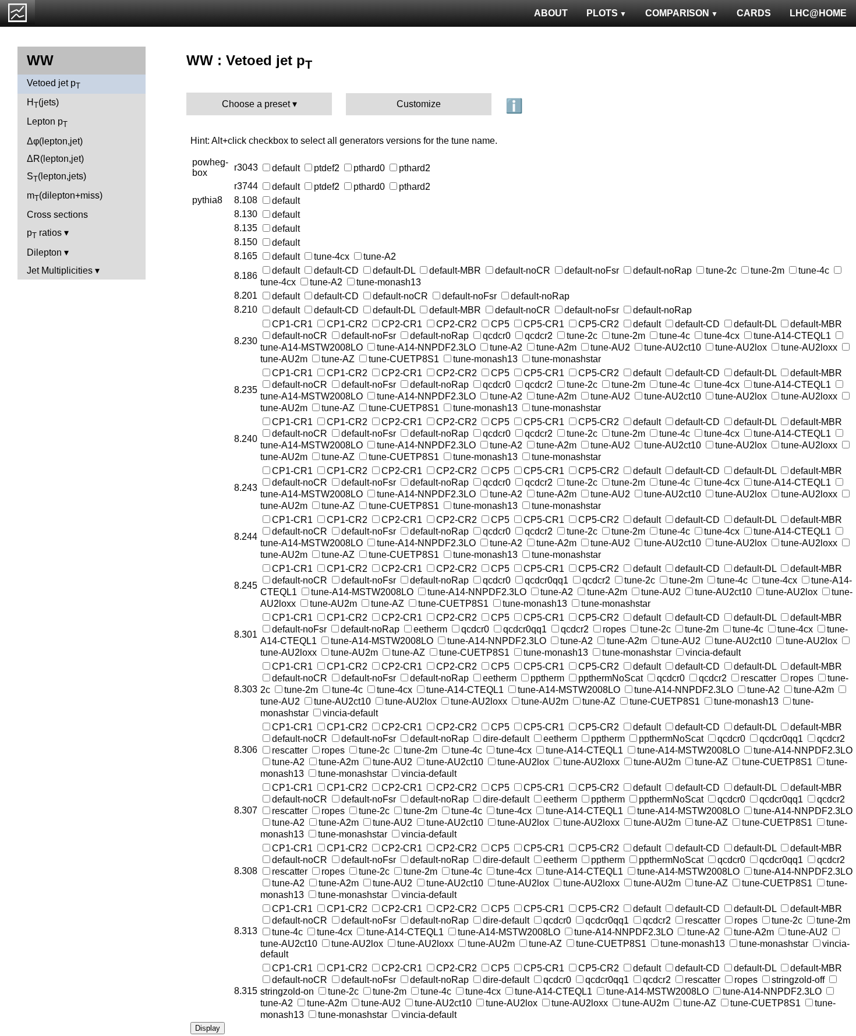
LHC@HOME (818, 13)
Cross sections (57, 215)
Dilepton (44, 252)
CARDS (754, 13)
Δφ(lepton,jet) (55, 141)
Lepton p (47, 122)
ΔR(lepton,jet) (55, 159)
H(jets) (43, 103)
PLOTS (602, 13)
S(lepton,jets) (56, 177)
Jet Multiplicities (60, 270)
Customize (419, 104)
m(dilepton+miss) (64, 196)
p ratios (44, 234)
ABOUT (551, 13)
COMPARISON (677, 13)
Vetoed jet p (53, 84)
